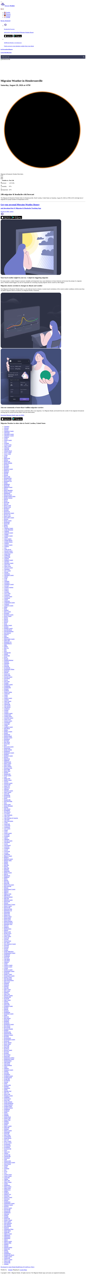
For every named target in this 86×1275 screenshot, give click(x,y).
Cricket (6, 599)
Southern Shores (8, 1108)
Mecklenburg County (9, 889)
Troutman (6, 1168)
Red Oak (6, 1016)
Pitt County (7, 991)
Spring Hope (7, 1117)
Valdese (6, 1179)
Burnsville (6, 523)
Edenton (6, 637)
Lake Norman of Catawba (11, 818)
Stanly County (8, 1126)
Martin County (8, 872)
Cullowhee (7, 601)
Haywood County (9, 746)
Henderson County (9, 752)
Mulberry (6, 927)
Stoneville (6, 1133)
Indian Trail (7, 778)
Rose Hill (6, 1047)
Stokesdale (7, 1132)
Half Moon (7, 728)
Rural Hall (7, 1056)
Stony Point (7, 1135)
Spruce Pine (7, 1120)
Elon (5, 649)
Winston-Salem (8, 1247)
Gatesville (6, 702)
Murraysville (7, 932)
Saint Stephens (8, 1065)
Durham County (8, 628)
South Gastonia (8, 1101)
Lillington (6, 839)
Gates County (7, 701)
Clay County (7, 570)
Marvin (6, 874)
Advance (6, 428)
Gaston (6, 696)
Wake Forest (7, 1188)
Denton (6, 617)
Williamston (7, 1236)
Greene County (8, 721)
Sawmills (6, 1073)
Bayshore (6, 466)
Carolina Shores (8, 542)
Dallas (5, 607)
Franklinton (7, 686)
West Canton (7, 1221)
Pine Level (7, 982)
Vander (6, 1183)
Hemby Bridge (8, 749)
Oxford (6, 968)
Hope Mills (7, 769)
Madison (6, 857)
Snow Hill (6, 1100)
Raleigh (6, 1009)
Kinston (6, 807)
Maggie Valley (8, 860)
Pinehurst (6, 985)
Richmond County (9, 1024)
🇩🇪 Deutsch (7, 15)
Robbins (6, 1030)
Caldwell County (8, 532)
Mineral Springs (8, 897)
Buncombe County (9, 517)
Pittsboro (6, 992)
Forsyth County (8, 677)
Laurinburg (7, 827)
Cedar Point (7, 554)
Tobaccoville (7, 1161)
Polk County (7, 1000)
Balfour (6, 460)
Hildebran (6, 760)
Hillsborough (7, 762)
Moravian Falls (8, 909)
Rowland (6, 1051)
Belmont (6, 472)
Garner (6, 695)
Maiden (6, 862)
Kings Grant (7, 804)
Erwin (5, 657)
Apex (5, 441)
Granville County (8, 718)
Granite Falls (7, 715)
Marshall (6, 869)
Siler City (6, 1092)
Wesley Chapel (8, 1220)
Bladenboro (7, 493)
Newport (6, 947)
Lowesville (7, 851)
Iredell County (8, 780)
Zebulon (6, 1264)
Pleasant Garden (8, 995)
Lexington (6, 836)
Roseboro (6, 1048)
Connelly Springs (8, 587)
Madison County (8, 859)
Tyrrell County (8, 1174)
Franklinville (7, 687)
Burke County (8, 520)
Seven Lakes (7, 1085)
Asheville (6, 449)
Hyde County (7, 775)
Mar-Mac (6, 865)
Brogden (6, 510)
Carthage (6, 546)
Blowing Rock (8, 495)
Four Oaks (7, 681)
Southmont (7, 1109)
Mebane (6, 888)
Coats (5, 580)
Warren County (8, 1197)
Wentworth (7, 1218)
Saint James (7, 1062)
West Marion (7, 1224)
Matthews (6, 877)
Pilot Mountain (8, 979)
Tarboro (6, 1153)
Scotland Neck (8, 1077)
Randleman (7, 1012)
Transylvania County (9, 1162)
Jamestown (7, 787)
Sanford (6, 1071)
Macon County (8, 856)
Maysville (6, 883)
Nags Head (7, 935)
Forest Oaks (7, 675)
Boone (6, 501)
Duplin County (8, 625)
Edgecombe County (9, 639)
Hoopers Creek (8, 768)
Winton (6, 1250)
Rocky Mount (7, 1042)
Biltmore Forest (8, 487)
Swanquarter (7, 1145)
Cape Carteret (7, 539)
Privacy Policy (30, 1267)
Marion (6, 866)
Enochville (7, 655)
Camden (6, 534)
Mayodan (6, 881)
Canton (6, 537)
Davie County (8, 616)
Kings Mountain (8, 806)
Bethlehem (7, 484)
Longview (6, 847)
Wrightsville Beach (9, 1255)
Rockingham (7, 1038)
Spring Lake (7, 1118)
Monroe (6, 903)
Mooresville (7, 907)
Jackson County (8, 783)
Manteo (6, 863)
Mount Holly (7, 918)
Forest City (7, 674)
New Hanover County (10, 944)
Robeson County (8, 1035)
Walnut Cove (7, 1194)
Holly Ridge (7, 765)
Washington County (9, 1203)
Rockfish (6, 1036)
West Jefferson (8, 1223)
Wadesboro (7, 1185)
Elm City (6, 648)
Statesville (6, 1127)
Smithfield (6, 1097)
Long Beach (7, 845)
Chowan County (8, 567)
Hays (5, 745)
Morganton (7, 912)
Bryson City (7, 514)
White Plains (7, 1230)
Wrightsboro (7, 1253)
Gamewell (6, 693)
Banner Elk (7, 461)
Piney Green (7, 989)
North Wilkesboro (9, 951)
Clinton (6, 576)
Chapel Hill (7, 557)
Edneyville (7, 640)
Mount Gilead (7, 916)
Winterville (7, 1249)
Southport (6, 1111)
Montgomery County (9, 904)
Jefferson (6, 789)
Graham (6, 712)
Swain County (8, 1142)
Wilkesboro (7, 1235)
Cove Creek (7, 593)
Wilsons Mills (7, 1243)
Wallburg (6, 1192)
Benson (6, 475)
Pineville (6, 988)
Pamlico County (8, 969)
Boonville (6, 502)
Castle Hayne (7, 549)
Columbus (6, 583)
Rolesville (6, 1045)
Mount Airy (7, 915)
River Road (7, 1027)
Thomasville (7, 1156)
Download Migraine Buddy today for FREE (12, 415)
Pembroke (6, 972)
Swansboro (7, 1147)
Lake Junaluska (8, 815)
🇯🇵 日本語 (7, 17)
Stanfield (6, 1123)
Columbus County (9, 584)
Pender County (8, 974)
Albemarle (7, 432)
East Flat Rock (8, 630)
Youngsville (7, 1262)
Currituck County (8, 605)
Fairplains (6, 663)
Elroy (5, 651)
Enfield (6, 654)
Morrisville (7, 913)
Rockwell (6, 1041)
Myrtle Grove (7, 933)
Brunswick (7, 511)
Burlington (7, 522)
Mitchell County (8, 900)
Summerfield (7, 1136)
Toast (5, 1159)
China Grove (7, 566)
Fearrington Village (9, 669)
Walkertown (7, 1189)
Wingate (6, 1246)
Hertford (6, 754)
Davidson (6, 613)
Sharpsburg (7, 1088)
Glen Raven (7, 707)
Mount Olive (7, 919)
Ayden (6, 455)
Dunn (5, 624)
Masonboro (7, 875)
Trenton (6, 1165)
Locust (6, 844)
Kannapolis (7, 795)
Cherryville (7, 564)
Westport (6, 1227)
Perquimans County (9, 976)
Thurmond (7, 1158)
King (5, 803)
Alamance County (9, 431)
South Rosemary (8, 1104)
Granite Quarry (8, 716)
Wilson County (8, 1241)
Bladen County (8, 492)
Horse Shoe (7, 771)
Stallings (6, 1121)
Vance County (8, 1182)
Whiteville (6, 1232)
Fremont (6, 689)
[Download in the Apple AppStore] (6, 218)
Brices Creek (7, 505)
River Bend (7, 1026)
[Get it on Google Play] (17, 37)
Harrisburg (7, 739)
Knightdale (7, 810)
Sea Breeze (7, 1080)
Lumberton (7, 854)
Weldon (6, 1215)
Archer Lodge (8, 444)
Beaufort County (8, 469)
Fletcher (6, 672)
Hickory (6, 757)
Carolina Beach (8, 540)
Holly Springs (7, 766)
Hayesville (7, 743)
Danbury (6, 610)
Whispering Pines (8, 1229)
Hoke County (7, 763)
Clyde (5, 578)
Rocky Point (7, 1044)
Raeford (6, 1007)
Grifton (6, 725)
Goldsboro (7, 708)
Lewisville (7, 834)
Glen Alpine (7, 705)
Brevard (6, 504)
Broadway (7, 508)
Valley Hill (7, 1180)
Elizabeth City (8, 642)
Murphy (6, 930)
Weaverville (7, 1211)
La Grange (7, 813)
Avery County (8, 452)
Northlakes (7, 956)
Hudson (6, 772)
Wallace (6, 1191)
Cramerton (7, 595)
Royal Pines (7, 1054)
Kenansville (7, 796)
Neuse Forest (7, 941)
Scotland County (8, 1076)
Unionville (7, 1177)
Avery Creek (7, 454)
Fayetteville (7, 668)
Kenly (5, 798)
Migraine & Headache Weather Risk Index (12, 174)
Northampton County (9, 953)
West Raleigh (7, 1226)
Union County (8, 1176)
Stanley (6, 1124)
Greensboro (7, 722)
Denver (6, 619)
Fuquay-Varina (8, 692)
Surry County (7, 1141)
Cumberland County (9, 602)
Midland (6, 891)
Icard (5, 777)
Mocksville (7, 901)
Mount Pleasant (8, 921)
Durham (6, 627)
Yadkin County (8, 1256)
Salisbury (6, 1068)
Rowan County (8, 1050)
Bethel (5, 482)
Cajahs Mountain (8, 529)
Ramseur (6, 1010)
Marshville (7, 871)
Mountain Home (8, 922)
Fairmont (6, 661)
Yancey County (8, 1259)
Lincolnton (7, 842)
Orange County (8, 966)
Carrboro (6, 543)
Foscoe (6, 680)
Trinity (6, 1167)
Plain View (7, 994)
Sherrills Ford (7, 1091)
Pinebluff (6, 983)
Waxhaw (6, 1206)
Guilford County (8, 727)
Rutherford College (9, 1057)
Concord (6, 586)
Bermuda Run (8, 478)
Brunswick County (9, 513)
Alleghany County (9, 435)
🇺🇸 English (7, 12)
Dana (5, 608)
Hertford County (8, 756)
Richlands (6, 1023)
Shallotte (6, 1086)
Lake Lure (7, 816)
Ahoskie (6, 429)
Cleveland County (9, 575)
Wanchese (6, 1196)
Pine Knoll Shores (9, 980)
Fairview (6, 664)
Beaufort (6, 467)
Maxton (6, 880)
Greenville (7, 724)
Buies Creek (7, 516)
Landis (6, 822)
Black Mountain (8, 490)
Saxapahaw (7, 1074)
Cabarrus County (8, 528)
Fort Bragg (7, 678)
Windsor (6, 1244)
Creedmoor (7, 598)
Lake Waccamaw (8, 821)
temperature (5, 189)
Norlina (6, 950)
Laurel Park (7, 825)
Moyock (6, 925)
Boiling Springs (8, 498)
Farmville (6, 666)
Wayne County (8, 1208)
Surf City (6, 1139)
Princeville (7, 1004)
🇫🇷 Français (7, 14)
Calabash (6, 531)
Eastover (6, 634)
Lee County (7, 828)
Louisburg (6, 848)
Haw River (7, 742)
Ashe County (7, 446)
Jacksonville (7, 784)
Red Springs (7, 1018)
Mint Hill (6, 898)
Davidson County (8, 614)
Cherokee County (8, 563)
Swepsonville (7, 1148)
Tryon (5, 1171)
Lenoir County (8, 833)
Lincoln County (8, 840)
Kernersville (7, 800)
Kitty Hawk (7, 809)
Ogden (6, 963)
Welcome (6, 1214)
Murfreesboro (7, 928)
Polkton (6, 1001)
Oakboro (6, 962)
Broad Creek (7, 507)
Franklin (6, 683)
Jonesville (6, 793)
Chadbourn (7, 555)
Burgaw (6, 519)
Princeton (6, 1003)
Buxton (6, 526)
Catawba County (8, 552)
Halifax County (8, 731)
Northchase (7, 954)
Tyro (5, 1173)
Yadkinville (7, 1258)
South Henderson (8, 1103)
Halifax (6, 730)
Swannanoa (7, 1144)
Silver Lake (7, 1094)
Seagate (6, 1082)
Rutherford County (9, 1059)
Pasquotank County (9, 971)
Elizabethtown (8, 643)
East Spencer (7, 633)
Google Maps (23, 1270)
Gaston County (8, 698)
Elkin (5, 645)
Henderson (7, 751)
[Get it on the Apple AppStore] (8, 37)
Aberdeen (6, 426)
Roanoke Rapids (8, 1029)
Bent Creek (7, 476)
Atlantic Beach (8, 451)
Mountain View (8, 924)
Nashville (6, 938)
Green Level (7, 719)
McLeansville (7, 886)
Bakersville (7, 458)
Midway (6, 892)
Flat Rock (6, 671)
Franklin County (8, 684)
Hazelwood (7, 748)
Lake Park (6, 819)
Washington (7, 1202)
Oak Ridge (7, 960)
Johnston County (8, 790)
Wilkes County (8, 1233)
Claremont (7, 569)
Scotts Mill (7, 1079)
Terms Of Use (23, 1267)
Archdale (6, 443)
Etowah (6, 658)
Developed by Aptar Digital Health (10, 1267)
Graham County (8, 713)
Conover (6, 589)
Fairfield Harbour (8, 660)
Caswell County (8, 551)
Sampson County (8, 1070)
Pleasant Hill (7, 997)
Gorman (6, 710)
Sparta (5, 1112)
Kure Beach (7, 812)
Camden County (8, 536)
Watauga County (8, 1205)
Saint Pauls (7, 1064)
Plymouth (6, 998)
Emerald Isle (7, 652)
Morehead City (8, 910)
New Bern (7, 942)
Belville (6, 473)
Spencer (6, 1114)
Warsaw (6, 1200)
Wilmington (7, 1238)
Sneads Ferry (7, 1098)
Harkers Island (8, 736)
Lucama (6, 853)
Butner (6, 525)
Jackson (6, 781)
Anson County (8, 440)
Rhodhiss (6, 1021)
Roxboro (6, 1053)
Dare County (7, 611)
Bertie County (8, 479)
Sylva (5, 1150)
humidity (4, 186)
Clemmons (7, 573)
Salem (5, 1067)
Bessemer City (8, 481)
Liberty (6, 837)
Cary (5, 548)
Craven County (8, 596)
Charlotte (6, 558)
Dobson (6, 620)
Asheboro (6, 448)
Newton (6, 948)
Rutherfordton (8, 1060)
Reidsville (6, 1020)
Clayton (6, 572)
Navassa (6, 939)
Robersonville (7, 1033)
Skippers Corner (8, 1095)
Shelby (6, 1089)
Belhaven (6, 470)
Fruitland (6, 690)
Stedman (6, 1129)
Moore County (8, 906)
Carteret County (8, 545)
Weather (10, 1270)
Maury (6, 878)
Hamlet (6, 733)
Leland (6, 830)
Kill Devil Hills (8, 801)
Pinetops (6, 986)
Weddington (7, 1212)
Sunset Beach (7, 1138)
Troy (5, 1170)
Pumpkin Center (8, 1006)
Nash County (7, 936)
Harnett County (8, 737)
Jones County (7, 792)
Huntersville (7, 774)
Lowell (6, 850)
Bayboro (6, 464)
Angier (6, 438)
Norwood (6, 957)
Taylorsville (7, 1155)
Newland (6, 945)
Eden (5, 636)
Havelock (6, 740)
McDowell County (9, 884)
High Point (7, 759)
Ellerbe (6, 646)
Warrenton (7, 1199)
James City (7, 786)
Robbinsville (7, 1032)
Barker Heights (8, 463)
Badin (5, 457)
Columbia (6, 581)
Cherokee (6, 561)
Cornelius (6, 592)
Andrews (6, 437)
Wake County (7, 1186)
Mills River (7, 895)
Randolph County (9, 1013)
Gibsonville (7, 704)
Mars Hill (6, 868)
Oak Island (7, 959)
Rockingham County (9, 1039)
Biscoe (6, 488)
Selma (5, 1083)
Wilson (6, 1240)
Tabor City (7, 1152)
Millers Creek (7, 894)
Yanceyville (7, 1261)
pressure (4, 183)
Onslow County (8, 965)
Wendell (6, 1217)
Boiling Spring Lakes (9, 496)
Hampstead (7, 734)
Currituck (6, 604)
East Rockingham (8, 631)
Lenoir (6, 831)
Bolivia (6, 499)
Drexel (6, 622)
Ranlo (5, 1015)
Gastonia (6, 699)
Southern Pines (8, 1106)
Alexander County (9, 434)
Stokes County (8, 1130)
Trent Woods (7, 1164)
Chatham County (8, 560)
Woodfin (6, 1252)
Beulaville (6, 485)
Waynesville (7, 1209)
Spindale (6, 1115)
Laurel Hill (7, 824)
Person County (8, 977)
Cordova (6, 590)
